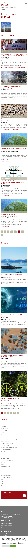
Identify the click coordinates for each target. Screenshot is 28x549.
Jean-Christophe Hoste (7, 120)
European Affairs (5, 458)
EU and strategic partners (19, 67)
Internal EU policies (5, 466)
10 (11, 231)
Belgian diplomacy (5, 428)
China (2, 432)
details (17, 51)
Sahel (2, 481)
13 (22, 231)
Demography (4, 434)
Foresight (3, 462)
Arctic (2, 67)
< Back (3, 9)
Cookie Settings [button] (6, 545)
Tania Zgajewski (13, 216)
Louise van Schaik (14, 151)
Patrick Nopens (5, 57)
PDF (3, 51)
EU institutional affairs (6, 449)
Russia (2, 479)
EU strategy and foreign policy (8, 451)
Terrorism (12, 99)
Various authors (6, 185)
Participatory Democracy (7, 477)
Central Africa (4, 430)
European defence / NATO (7, 460)
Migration (3, 473)
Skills (2, 483)
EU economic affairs (5, 445)
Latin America (4, 468)
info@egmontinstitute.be (8, 532)
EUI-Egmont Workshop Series (7, 453)
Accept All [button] (13, 545)
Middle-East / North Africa (7, 470)
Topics (6, 7)
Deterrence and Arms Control (7, 436)
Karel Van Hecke (6, 151)
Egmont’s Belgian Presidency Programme (10, 439)
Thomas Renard (6, 89)
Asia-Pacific (3, 426)
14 (14, 412)
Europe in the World (5, 456)
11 (15, 231)
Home (2, 7)
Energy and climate (8, 67)
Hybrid (2, 464)
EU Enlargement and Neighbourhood (9, 447)
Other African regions (15, 129)
